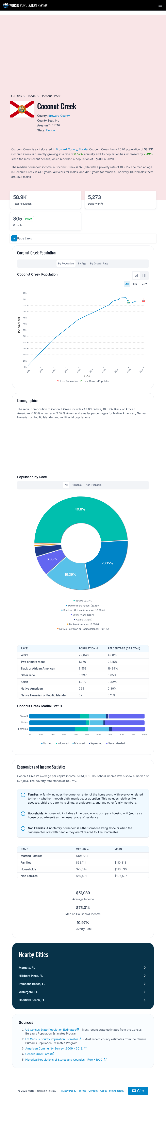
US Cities (16, 96)
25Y (144, 284)
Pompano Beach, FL (32, 983)
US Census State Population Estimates (50, 1029)
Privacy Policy (68, 1090)
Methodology (116, 1090)
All (127, 284)
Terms (82, 1090)
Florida (31, 96)
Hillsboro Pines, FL (31, 975)
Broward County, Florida (72, 149)
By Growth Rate (99, 263)
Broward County (59, 115)
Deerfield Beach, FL (32, 1000)
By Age (82, 263)
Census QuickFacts (38, 1054)
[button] (160, 5)
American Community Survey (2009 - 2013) (54, 1048)
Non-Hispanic (93, 484)
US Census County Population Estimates (51, 1039)
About (103, 1090)
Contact (93, 1090)
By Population (66, 263)
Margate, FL (27, 967)
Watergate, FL (28, 992)
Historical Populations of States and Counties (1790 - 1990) (64, 1059)
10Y (135, 284)
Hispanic (77, 484)
